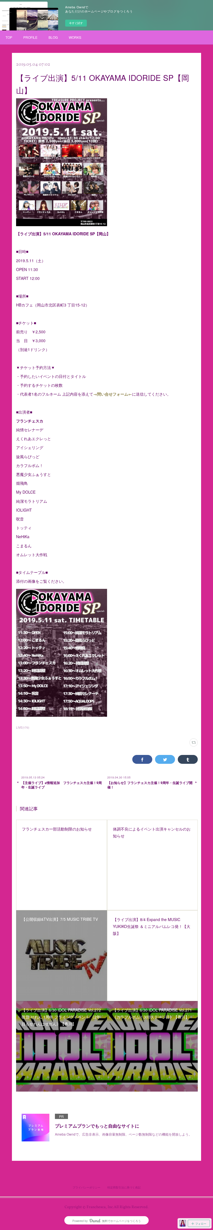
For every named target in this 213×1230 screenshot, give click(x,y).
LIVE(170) (22, 727)
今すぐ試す (76, 23)
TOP (9, 37)
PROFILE (30, 37)
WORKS (75, 37)
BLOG (53, 37)
